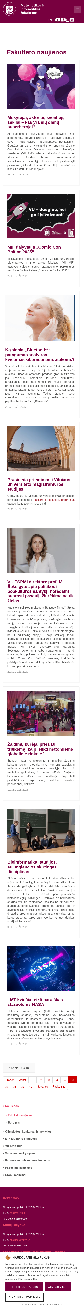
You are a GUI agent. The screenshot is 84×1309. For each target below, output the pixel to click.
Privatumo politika (27, 1278)
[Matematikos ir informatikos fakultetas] (23, 9)
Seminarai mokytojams (20, 1153)
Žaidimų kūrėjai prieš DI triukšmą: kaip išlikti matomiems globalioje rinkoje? (40, 749)
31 (32, 1080)
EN (50, 20)
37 (6, 1086)
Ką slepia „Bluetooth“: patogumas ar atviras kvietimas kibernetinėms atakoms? (40, 354)
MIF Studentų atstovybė (21, 1139)
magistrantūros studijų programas (54, 499)
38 (14, 1086)
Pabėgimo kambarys (18, 1167)
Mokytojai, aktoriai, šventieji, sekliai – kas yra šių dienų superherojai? (35, 122)
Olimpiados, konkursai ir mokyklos (28, 1131)
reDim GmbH (55, 1304)
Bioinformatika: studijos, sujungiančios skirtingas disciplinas (32, 867)
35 (64, 1080)
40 (30, 1086)
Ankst (22, 1080)
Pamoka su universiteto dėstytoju (27, 1160)
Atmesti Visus (57, 1286)
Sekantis (42, 1086)
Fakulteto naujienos (20, 1115)
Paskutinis (59, 1086)
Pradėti (9, 1080)
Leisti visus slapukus (24, 1286)
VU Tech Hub (13, 1146)
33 (48, 1080)
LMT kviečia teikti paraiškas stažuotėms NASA (35, 1002)
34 (56, 1080)
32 (40, 1080)
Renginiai (14, 1122)
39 (22, 1086)
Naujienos (12, 1106)
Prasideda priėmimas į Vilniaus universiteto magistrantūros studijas (38, 484)
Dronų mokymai (15, 1175)
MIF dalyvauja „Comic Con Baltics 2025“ (34, 249)
